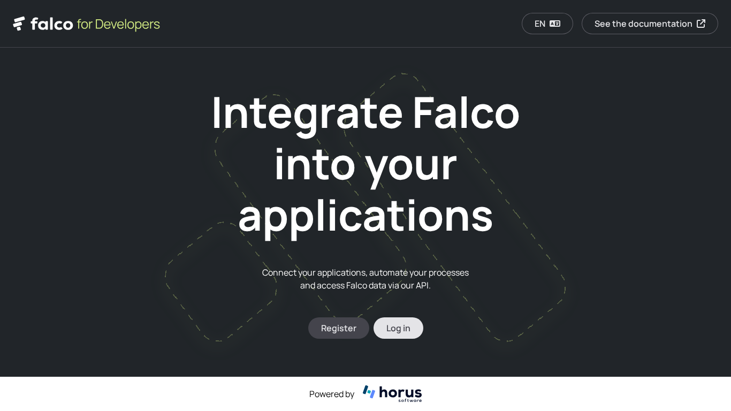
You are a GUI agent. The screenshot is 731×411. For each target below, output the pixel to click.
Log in (398, 328)
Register (338, 328)
